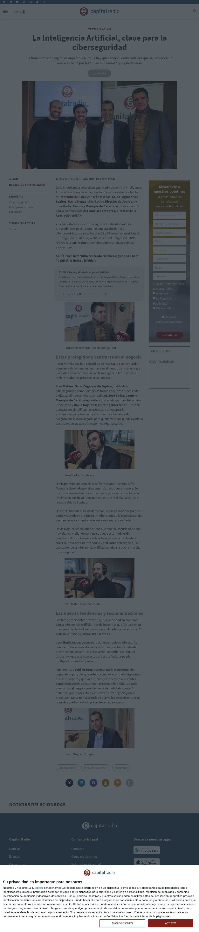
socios (39, 887)
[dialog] (99, 898)
